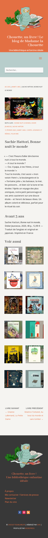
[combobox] (24, 70)
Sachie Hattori (17, 126)
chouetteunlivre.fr (16, 525)
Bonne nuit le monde (22, 123)
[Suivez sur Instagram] (24, 512)
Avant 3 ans (16, 87)
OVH (38, 525)
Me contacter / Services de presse (22, 494)
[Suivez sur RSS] (28, 512)
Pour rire (15, 134)
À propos (9, 491)
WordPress (30, 528)
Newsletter (10, 498)
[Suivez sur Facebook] (19, 512)
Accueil (7, 87)
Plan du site (11, 501)
